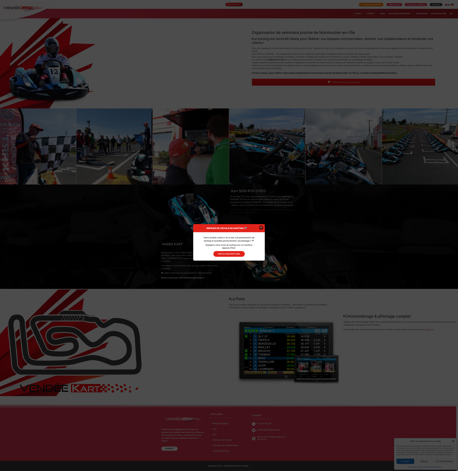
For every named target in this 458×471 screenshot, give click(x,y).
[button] (261, 228)
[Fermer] (366, 214)
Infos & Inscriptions (229, 254)
